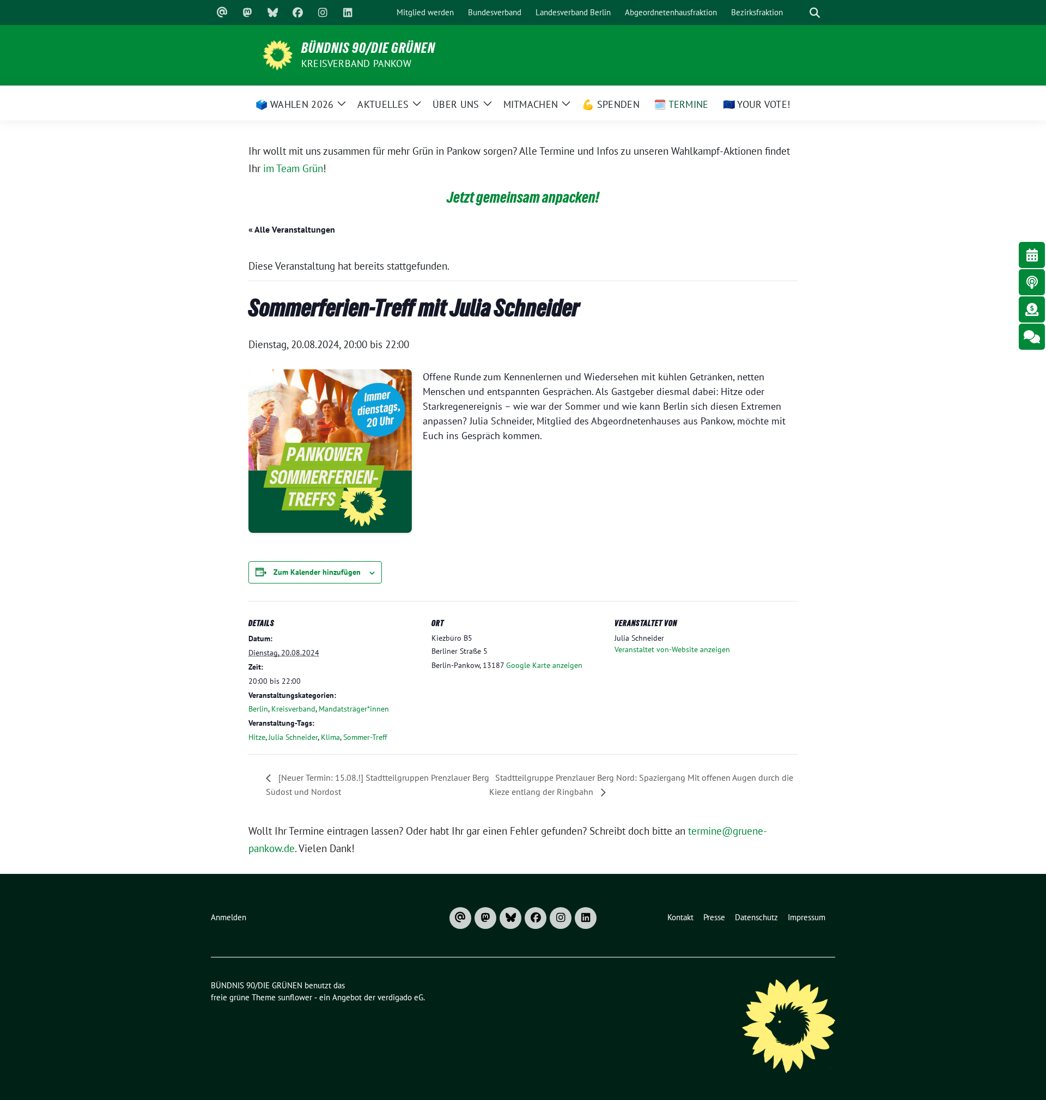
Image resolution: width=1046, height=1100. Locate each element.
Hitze (256, 737)
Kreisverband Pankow (356, 63)
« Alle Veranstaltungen (291, 229)
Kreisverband (293, 709)
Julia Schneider (293, 737)
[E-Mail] (222, 12)
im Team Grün (293, 168)
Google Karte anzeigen (544, 665)
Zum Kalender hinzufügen (317, 572)
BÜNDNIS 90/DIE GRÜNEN (368, 48)
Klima (330, 737)
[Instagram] (322, 12)
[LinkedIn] (347, 12)
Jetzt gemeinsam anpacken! (523, 197)
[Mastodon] (247, 12)
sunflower (295, 997)
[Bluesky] (272, 12)
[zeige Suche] (814, 12)
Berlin (258, 709)
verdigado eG (400, 997)
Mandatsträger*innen (354, 709)
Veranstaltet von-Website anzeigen (672, 649)
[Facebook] (297, 12)
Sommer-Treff (365, 737)
